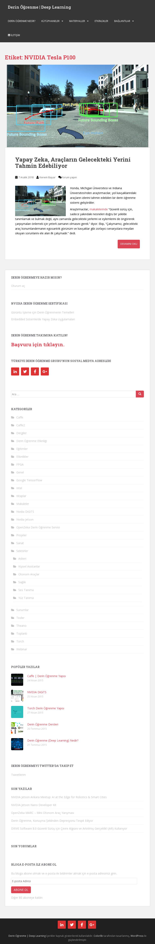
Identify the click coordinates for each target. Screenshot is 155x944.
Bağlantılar (122, 21)
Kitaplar (21, 496)
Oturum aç (18, 286)
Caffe (19, 417)
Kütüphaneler (50, 21)
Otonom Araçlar (28, 574)
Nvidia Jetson (25, 519)
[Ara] (140, 394)
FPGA (20, 464)
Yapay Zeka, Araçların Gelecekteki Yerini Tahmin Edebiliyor (73, 162)
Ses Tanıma (26, 590)
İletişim (15, 35)
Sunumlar (22, 610)
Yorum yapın (69, 177)
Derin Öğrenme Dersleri (42, 724)
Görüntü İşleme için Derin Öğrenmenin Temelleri (42, 312)
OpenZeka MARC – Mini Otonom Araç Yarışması (42, 813)
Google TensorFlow (29, 480)
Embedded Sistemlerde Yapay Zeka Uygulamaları (43, 319)
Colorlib (98, 936)
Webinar (21, 649)
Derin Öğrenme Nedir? (21, 21)
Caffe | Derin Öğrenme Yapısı (46, 676)
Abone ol (21, 890)
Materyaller (77, 21)
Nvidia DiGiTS (25, 511)
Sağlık (22, 582)
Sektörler (22, 551)
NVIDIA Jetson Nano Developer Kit (33, 805)
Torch (20, 641)
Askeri (22, 558)
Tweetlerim (18, 775)
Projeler (21, 535)
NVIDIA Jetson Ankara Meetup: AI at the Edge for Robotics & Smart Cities (59, 797)
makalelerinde (99, 209)
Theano (21, 626)
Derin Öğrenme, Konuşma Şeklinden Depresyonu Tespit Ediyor (52, 821)
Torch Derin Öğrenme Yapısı (45, 708)
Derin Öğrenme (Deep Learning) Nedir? (52, 740)
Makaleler (22, 504)
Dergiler (21, 433)
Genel (20, 472)
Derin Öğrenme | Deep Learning (39, 7)
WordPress (137, 936)
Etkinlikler (101, 21)
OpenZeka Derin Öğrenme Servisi (38, 527)
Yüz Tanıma (26, 598)
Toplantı (21, 633)
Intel (19, 488)
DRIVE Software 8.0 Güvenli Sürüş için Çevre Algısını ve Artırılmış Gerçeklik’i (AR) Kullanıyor (69, 828)
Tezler (20, 618)
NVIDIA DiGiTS (36, 692)
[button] (77, 106)
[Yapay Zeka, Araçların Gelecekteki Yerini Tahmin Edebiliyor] (77, 106)
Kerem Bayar (48, 177)
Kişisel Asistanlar (29, 566)
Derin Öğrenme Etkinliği (31, 441)
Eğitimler (22, 449)
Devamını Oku (128, 244)
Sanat (20, 543)
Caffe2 (20, 425)
